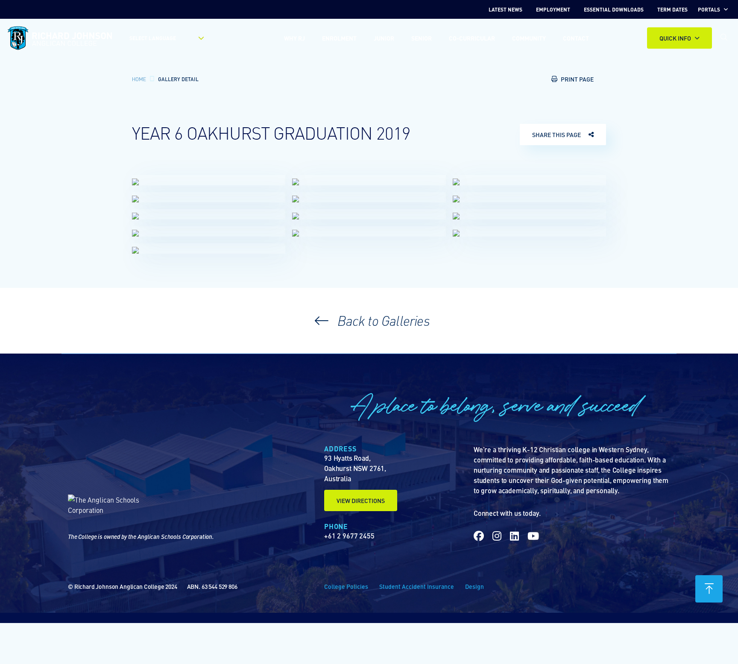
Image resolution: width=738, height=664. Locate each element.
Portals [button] (709, 9)
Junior (384, 38)
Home (139, 79)
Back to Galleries (382, 320)
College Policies (346, 586)
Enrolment (339, 38)
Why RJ (294, 38)
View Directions (361, 500)
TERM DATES (672, 9)
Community (529, 38)
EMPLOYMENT (553, 9)
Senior (421, 38)
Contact (576, 38)
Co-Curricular (472, 38)
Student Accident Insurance (416, 586)
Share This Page (556, 134)
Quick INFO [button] (675, 38)
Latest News (505, 9)
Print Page (577, 79)
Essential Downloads (614, 9)
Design (474, 586)
